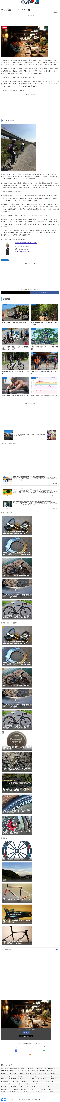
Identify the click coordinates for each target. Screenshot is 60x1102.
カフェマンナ (13, 174)
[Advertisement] (30, 20)
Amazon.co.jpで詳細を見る (22, 252)
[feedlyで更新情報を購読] (44, 1050)
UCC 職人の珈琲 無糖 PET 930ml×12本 (26, 243)
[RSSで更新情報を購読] (30, 1054)
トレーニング (6, 259)
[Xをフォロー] (16, 1046)
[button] (57, 949)
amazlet (22, 246)
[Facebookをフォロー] (44, 1046)
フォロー (27, 1032)
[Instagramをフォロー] (16, 1050)
